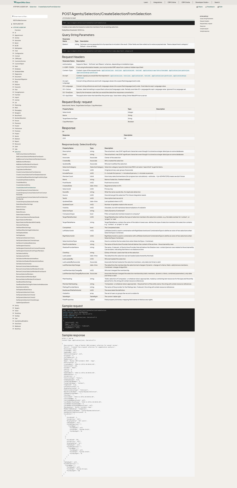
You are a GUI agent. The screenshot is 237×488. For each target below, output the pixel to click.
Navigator (18, 113)
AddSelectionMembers (23, 161)
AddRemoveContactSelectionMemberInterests (31, 159)
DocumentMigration (21, 79)
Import (17, 97)
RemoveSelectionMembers (24, 274)
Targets (17, 308)
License (17, 100)
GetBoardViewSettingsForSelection (27, 230)
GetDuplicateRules (22, 232)
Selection (33, 7)
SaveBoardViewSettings (23, 282)
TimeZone (18, 313)
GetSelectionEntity (22, 253)
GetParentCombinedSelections (26, 243)
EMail (16, 82)
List (16, 102)
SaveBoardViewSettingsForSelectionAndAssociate (32, 284)
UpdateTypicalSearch (22, 302)
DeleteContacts (21, 207)
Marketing (18, 105)
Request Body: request (206, 23)
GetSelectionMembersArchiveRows (27, 258)
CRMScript (18, 58)
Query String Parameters (206, 18)
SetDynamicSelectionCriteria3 (25, 297)
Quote (17, 136)
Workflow (18, 329)
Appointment (19, 35)
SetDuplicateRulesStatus (24, 289)
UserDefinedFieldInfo (21, 321)
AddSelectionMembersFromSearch (27, 164)
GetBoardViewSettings (23, 227)
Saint (16, 146)
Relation (17, 139)
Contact (17, 56)
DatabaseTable (19, 71)
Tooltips (17, 316)
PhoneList (18, 123)
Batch (16, 43)
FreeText (17, 95)
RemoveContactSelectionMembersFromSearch (31, 271)
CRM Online (172, 2)
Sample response (204, 31)
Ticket (17, 310)
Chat (16, 51)
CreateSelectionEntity (23, 185)
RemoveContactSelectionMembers (27, 266)
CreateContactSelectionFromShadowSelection (31, 174)
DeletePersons (20, 212)
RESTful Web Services (19, 20)
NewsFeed (18, 115)
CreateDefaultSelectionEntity (25, 180)
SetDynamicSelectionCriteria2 (25, 295)
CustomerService (20, 61)
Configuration (19, 53)
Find (16, 89)
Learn (146, 2)
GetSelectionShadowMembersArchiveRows (30, 261)
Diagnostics (18, 74)
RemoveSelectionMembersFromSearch (28, 279)
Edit (220, 7)
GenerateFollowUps (22, 225)
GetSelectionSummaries (23, 264)
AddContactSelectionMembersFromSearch (29, 156)
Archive (17, 38)
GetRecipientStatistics (23, 245)
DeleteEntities (20, 209)
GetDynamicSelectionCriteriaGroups (27, 240)
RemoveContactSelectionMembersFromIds (30, 269)
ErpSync (17, 84)
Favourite (18, 87)
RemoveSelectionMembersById (26, 276)
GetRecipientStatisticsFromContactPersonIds (30, 248)
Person (17, 120)
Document (18, 76)
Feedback (211, 7)
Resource (18, 144)
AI (15, 32)
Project (17, 133)
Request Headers (204, 21)
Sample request (204, 28)
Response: (203, 26)
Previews (17, 131)
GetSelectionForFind (22, 256)
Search (217, 2)
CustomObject (19, 64)
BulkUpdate (18, 48)
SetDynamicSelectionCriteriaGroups (27, 300)
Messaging (18, 110)
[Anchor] (60, 35)
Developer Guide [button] (202, 2)
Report (17, 141)
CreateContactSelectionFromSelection (28, 172)
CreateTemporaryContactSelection (27, 190)
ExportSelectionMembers (24, 220)
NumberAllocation (20, 118)
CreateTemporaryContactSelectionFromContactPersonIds (31, 193)
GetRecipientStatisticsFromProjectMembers (30, 251)
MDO (16, 108)
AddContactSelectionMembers (26, 154)
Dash (16, 66)
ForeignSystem (19, 92)
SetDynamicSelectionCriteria (25, 292)
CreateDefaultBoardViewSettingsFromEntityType (31, 177)
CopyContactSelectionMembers (26, 167)
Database (18, 69)
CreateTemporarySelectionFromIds (27, 201)
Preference (18, 128)
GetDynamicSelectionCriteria (25, 238)
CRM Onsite (186, 2)
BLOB (16, 45)
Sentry (17, 305)
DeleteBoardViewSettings (24, 204)
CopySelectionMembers (23, 169)
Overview (18, 30)
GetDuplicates (20, 235)
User (16, 318)
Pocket (17, 126)
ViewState (18, 323)
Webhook (18, 326)
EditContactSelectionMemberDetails (27, 217)
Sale (16, 149)
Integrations (157, 2)
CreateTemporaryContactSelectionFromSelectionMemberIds (32, 198)
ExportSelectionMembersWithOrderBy (28, 222)
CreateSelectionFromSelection (49, 7)
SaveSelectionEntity (22, 287)
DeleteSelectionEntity (23, 214)
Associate (18, 40)
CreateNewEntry (21, 182)
